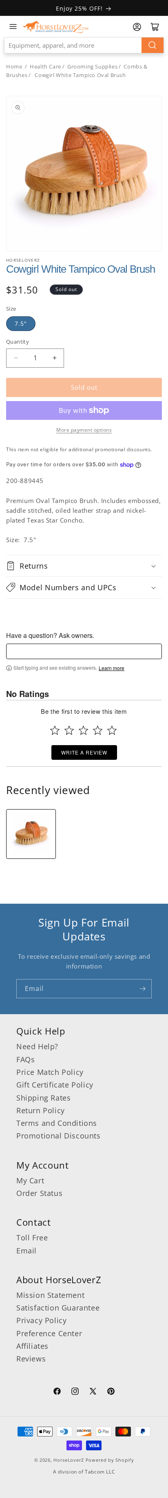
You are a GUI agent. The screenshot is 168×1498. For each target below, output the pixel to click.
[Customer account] (137, 27)
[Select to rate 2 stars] (69, 730)
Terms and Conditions (56, 1123)
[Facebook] (57, 1392)
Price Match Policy (50, 1072)
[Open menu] (13, 26)
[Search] (152, 45)
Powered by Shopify (110, 1460)
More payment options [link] (84, 429)
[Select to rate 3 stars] (83, 730)
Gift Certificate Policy (54, 1085)
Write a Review (84, 752)
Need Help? (37, 1046)
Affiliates (32, 1346)
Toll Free (32, 1237)
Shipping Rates (43, 1098)
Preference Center (49, 1333)
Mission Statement (50, 1295)
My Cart (30, 1180)
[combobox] (84, 45)
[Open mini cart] (155, 27)
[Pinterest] (111, 1392)
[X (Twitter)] (93, 1392)
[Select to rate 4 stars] (97, 730)
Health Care (45, 66)
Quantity (17, 341)
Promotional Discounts (58, 1136)
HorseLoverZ (68, 1460)
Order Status (39, 1193)
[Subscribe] (142, 988)
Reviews (31, 1358)
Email (26, 1250)
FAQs (25, 1059)
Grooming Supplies (92, 66)
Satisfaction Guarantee (57, 1308)
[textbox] (84, 651)
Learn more (111, 668)
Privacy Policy (41, 1320)
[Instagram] (75, 1392)
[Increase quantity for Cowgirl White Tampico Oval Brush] (54, 358)
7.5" (21, 323)
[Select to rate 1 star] (55, 730)
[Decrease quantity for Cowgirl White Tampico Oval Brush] (16, 358)
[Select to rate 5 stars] (112, 730)
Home (14, 66)
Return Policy (40, 1110)
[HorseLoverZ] (55, 26)
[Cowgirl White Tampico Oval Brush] (31, 834)
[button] (84, 565)
